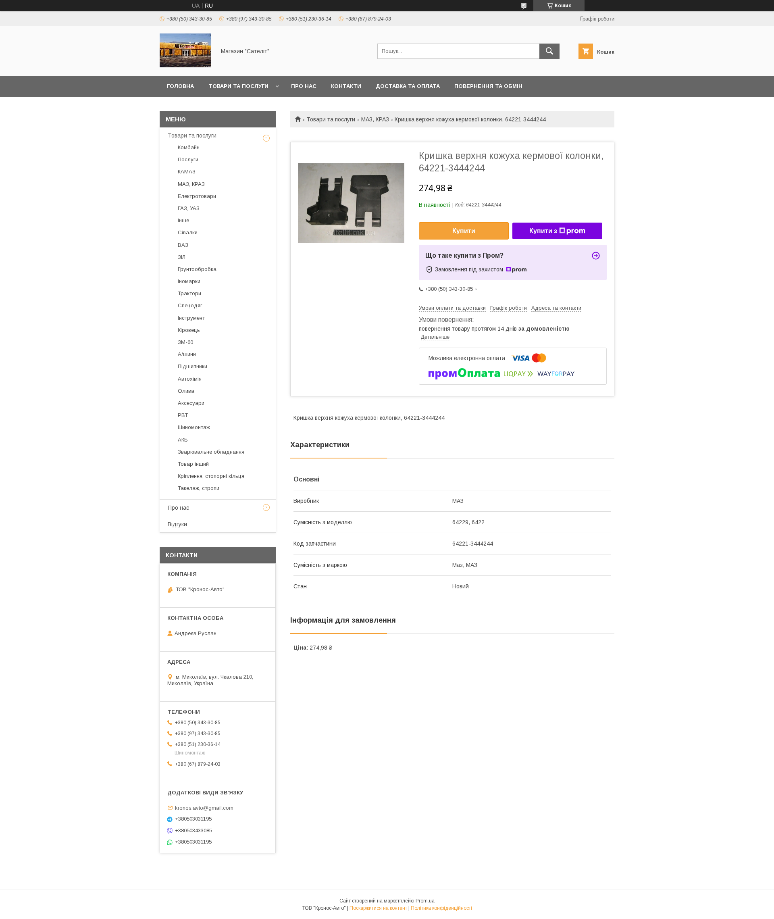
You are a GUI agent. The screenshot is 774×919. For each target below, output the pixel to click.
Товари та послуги (238, 86)
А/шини (187, 354)
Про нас (303, 86)
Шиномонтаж (194, 427)
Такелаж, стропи (198, 488)
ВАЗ (183, 245)
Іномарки (189, 281)
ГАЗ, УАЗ (189, 208)
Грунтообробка (197, 269)
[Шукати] (549, 51)
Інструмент (191, 318)
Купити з (543, 230)
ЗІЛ (181, 257)
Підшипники (192, 366)
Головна (180, 86)
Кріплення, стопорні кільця (211, 476)
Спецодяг (190, 305)
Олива (186, 391)
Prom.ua (425, 901)
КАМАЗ (187, 172)
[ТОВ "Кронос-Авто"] (185, 65)
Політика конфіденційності (441, 908)
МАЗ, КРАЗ (375, 119)
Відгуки (177, 524)
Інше (183, 220)
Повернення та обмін (488, 86)
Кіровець (189, 330)
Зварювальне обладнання (211, 452)
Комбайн (189, 147)
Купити (463, 230)
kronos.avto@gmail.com (204, 807)
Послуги (188, 159)
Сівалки (188, 232)
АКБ (183, 440)
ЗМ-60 (185, 342)
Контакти (346, 86)
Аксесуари (191, 403)
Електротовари (197, 196)
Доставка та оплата (408, 86)
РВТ (183, 415)
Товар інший (193, 464)
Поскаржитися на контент (378, 908)
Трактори (189, 293)
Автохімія (190, 379)
